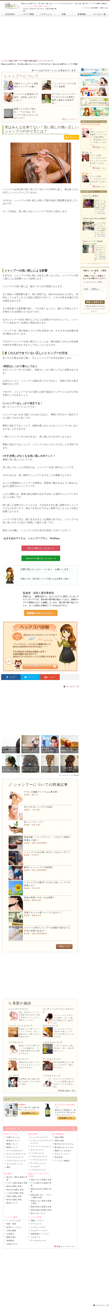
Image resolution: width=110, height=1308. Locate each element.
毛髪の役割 (59, 1141)
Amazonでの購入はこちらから (39, 558)
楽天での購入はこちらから (40, 548)
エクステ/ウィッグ (14, 1164)
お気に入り (73, 137)
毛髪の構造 (59, 1137)
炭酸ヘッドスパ (37, 1220)
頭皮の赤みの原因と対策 (41, 1207)
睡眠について (12, 1144)
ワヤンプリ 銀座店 (90, 196)
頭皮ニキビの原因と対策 (41, 1180)
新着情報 (82, 14)
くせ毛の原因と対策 (15, 1193)
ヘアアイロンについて (16, 1161)
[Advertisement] (55, 38)
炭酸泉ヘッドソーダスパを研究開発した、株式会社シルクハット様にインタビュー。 (98, 140)
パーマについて (16, 1042)
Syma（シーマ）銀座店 (93, 241)
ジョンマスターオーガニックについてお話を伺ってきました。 (98, 162)
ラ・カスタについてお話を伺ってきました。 (98, 181)
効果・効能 (11, 1224)
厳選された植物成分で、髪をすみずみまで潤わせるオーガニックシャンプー (65, 1112)
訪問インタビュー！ (98, 132)
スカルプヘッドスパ (39, 1231)
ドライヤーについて (15, 1157)
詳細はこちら (100, 147)
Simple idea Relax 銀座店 (94, 219)
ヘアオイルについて (53, 1042)
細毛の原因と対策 (14, 1186)
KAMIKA (22, 1105)
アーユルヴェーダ (38, 1241)
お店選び (10, 1234)
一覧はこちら (67, 119)
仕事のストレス (13, 1137)
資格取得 (10, 1241)
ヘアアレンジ (46, 14)
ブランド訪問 (95, 155)
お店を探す (10, 14)
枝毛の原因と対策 (14, 1200)
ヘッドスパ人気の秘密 (90, 8)
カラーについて (50, 1025)
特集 (64, 14)
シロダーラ (35, 1237)
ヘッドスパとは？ (14, 1220)
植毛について (12, 1203)
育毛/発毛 (59, 1157)
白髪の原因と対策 (14, 1196)
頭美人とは (104, 8)
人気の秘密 (11, 1231)
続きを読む (102, 213)
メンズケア (13, 1075)
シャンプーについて (18, 1009)
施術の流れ (11, 1237)
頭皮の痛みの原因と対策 (41, 1210)
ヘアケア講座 (28, 14)
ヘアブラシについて (18, 1059)
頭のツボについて (38, 1213)
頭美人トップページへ (65, 1246)
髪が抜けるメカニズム (64, 1147)
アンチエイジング (51, 1059)
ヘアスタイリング (51, 1075)
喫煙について (12, 1147)
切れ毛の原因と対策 (15, 1190)
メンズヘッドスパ (38, 1227)
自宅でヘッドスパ (14, 1227)
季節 (8, 1167)
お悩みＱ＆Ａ (12, 1244)
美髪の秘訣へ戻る (68, 1091)
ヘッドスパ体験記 (62, 1161)
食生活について (13, 1141)
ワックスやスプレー (15, 1151)
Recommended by (66, 775)
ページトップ (72, 686)
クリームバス (36, 1224)
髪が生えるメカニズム (64, 1144)
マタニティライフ (62, 1154)
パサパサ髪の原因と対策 (17, 1183)
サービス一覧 (100, 14)
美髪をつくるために (63, 1151)
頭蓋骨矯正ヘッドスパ (40, 1234)
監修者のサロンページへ (39, 613)
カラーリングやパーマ (16, 1154)
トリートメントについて (20, 1025)
